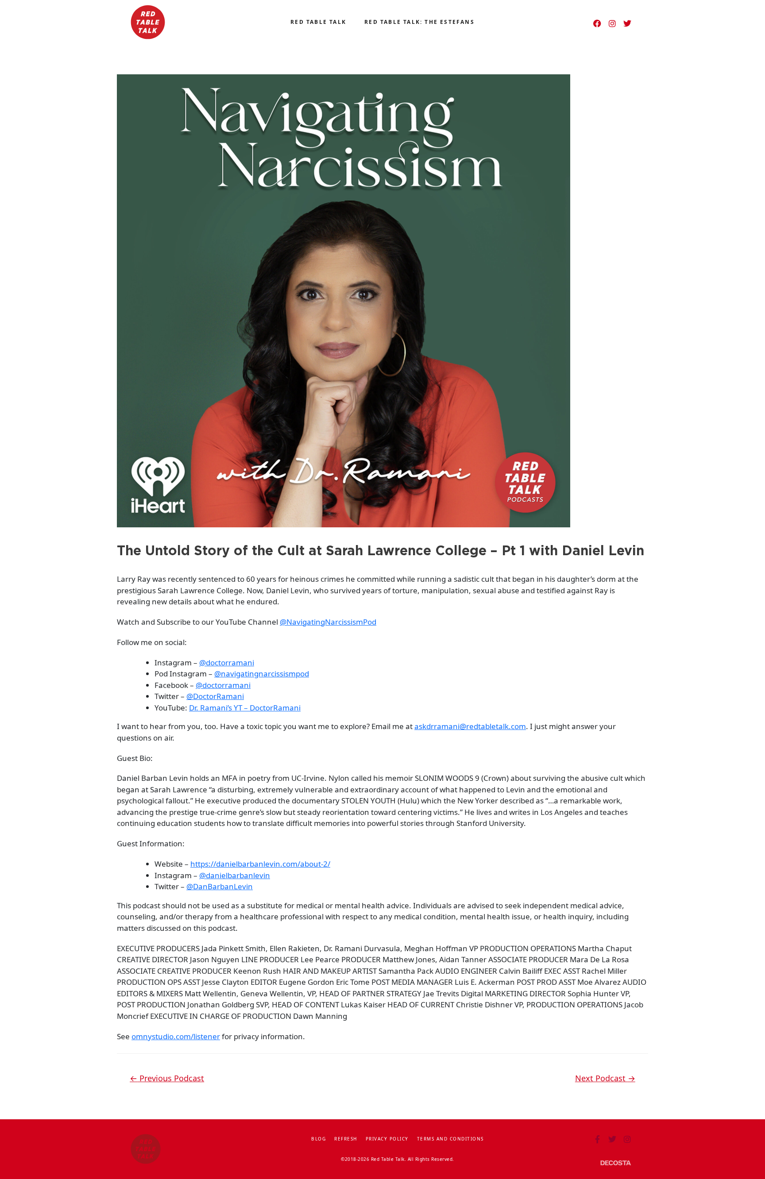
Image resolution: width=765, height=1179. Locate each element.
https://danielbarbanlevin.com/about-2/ (260, 864)
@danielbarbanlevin (234, 875)
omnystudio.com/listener (175, 1036)
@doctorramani (226, 662)
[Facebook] (597, 23)
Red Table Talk (318, 22)
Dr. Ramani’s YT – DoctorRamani (245, 708)
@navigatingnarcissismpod (261, 673)
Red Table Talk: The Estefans (419, 22)
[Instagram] (612, 23)
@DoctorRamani (215, 696)
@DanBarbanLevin (219, 886)
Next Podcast (605, 1078)
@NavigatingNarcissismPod (328, 622)
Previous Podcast (167, 1078)
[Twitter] (627, 23)
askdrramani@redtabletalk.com (470, 726)
